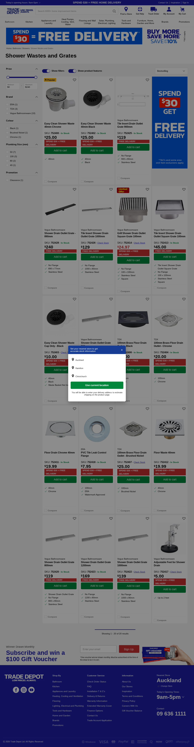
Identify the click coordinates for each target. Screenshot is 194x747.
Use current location (97, 385)
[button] (97, 360)
